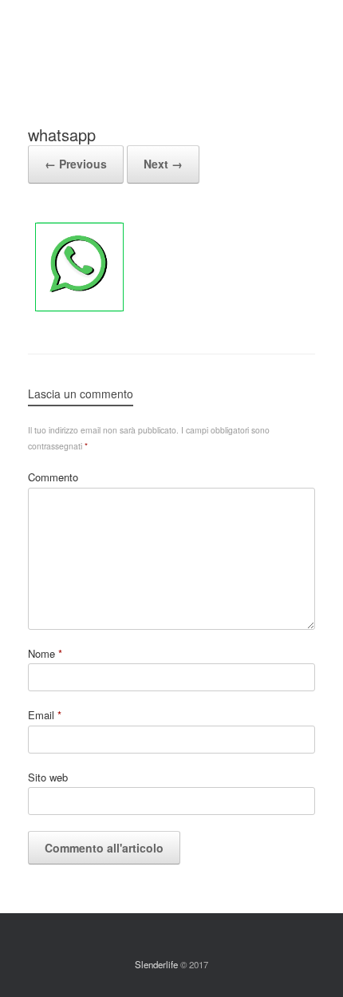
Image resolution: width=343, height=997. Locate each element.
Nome (45, 653)
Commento (53, 477)
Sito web (48, 777)
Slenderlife (156, 964)
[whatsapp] (79, 313)
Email (44, 714)
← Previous (76, 164)
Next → (163, 164)
